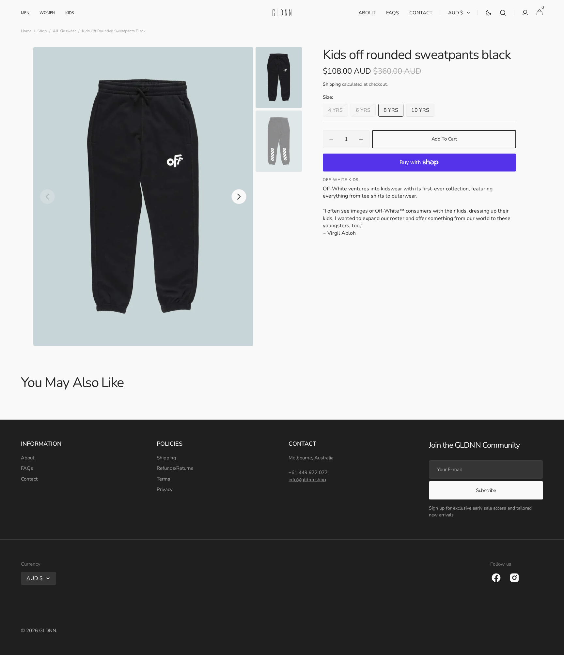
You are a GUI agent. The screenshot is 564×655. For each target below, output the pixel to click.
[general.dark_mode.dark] (488, 13)
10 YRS (422, 112)
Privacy (165, 489)
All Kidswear (64, 31)
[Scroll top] (556, 647)
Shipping (332, 85)
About (27, 457)
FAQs (27, 468)
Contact (29, 479)
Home (26, 31)
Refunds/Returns (175, 468)
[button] (503, 12)
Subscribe (486, 490)
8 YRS (393, 112)
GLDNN (47, 630)
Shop (42, 31)
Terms (163, 479)
